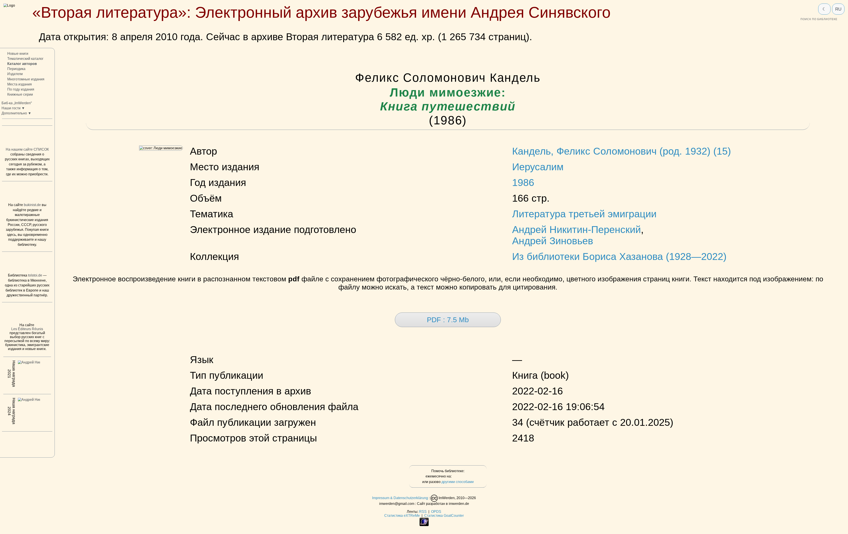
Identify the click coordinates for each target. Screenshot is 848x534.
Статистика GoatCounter (444, 515)
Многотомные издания (25, 79)
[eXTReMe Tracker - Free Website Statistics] (424, 525)
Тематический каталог (25, 59)
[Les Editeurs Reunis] (27, 314)
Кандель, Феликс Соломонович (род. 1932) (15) (621, 151)
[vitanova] (27, 443)
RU (838, 9)
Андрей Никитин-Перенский (576, 229)
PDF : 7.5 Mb (448, 320)
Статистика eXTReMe (402, 515)
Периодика (16, 69)
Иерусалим (538, 166)
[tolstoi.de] (27, 263)
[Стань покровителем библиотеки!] (461, 476)
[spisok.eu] (27, 137)
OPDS (436, 511)
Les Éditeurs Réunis (27, 329)
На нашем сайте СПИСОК (27, 149)
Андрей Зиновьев (552, 240)
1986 (523, 182)
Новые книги (17, 53)
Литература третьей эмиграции (584, 213)
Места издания (19, 84)
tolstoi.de (35, 275)
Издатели (15, 74)
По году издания (20, 89)
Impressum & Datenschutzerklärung (400, 498)
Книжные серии (20, 94)
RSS (423, 511)
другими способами (457, 482)
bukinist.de (32, 205)
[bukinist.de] (27, 193)
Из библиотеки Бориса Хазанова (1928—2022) (619, 256)
